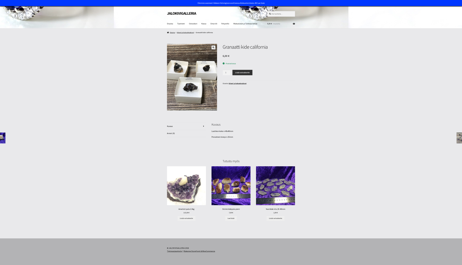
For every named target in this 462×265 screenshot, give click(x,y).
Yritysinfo (225, 23)
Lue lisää (261, 3)
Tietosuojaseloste (174, 251)
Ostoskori (193, 23)
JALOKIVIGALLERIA (181, 13)
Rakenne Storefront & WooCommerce (199, 251)
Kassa (203, 23)
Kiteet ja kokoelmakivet (185, 32)
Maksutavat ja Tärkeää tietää (245, 23)
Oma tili (213, 23)
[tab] (186, 126)
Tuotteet (181, 23)
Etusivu (170, 23)
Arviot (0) (171, 133)
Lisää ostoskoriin (242, 72)
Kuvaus (170, 126)
